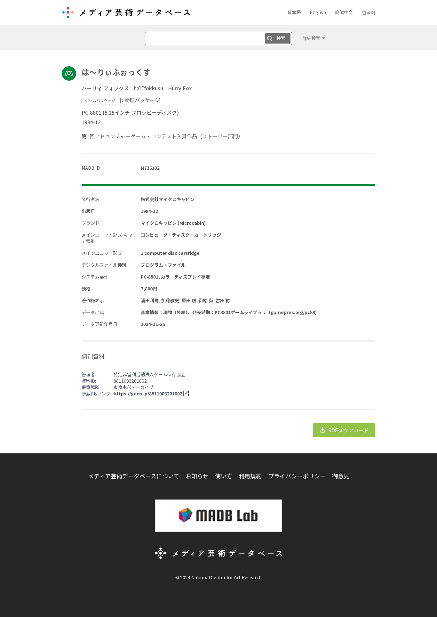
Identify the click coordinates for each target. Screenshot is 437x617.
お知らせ (197, 476)
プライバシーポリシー (297, 476)
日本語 (294, 12)
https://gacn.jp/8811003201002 (148, 393)
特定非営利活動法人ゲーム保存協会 (149, 374)
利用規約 (250, 476)
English (318, 12)
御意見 (340, 476)
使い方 (223, 476)
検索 (280, 38)
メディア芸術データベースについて (133, 476)
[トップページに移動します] (126, 15)
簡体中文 (344, 12)
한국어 (368, 12)
